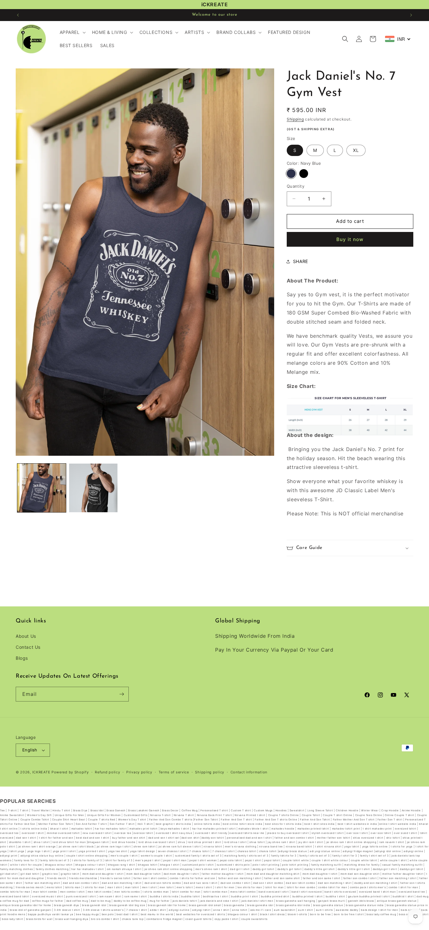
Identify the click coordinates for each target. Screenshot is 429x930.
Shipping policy (209, 772)
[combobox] (398, 39)
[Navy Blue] (291, 173)
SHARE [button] (300, 261)
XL (356, 150)
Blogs (22, 658)
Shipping (295, 119)
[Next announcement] (411, 15)
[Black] (303, 173)
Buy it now (349, 239)
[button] (72, 32)
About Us (26, 636)
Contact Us (28, 647)
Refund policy (107, 772)
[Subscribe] (121, 694)
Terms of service (174, 772)
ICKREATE (41, 772)
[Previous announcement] (18, 15)
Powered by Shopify (70, 772)
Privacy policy (139, 772)
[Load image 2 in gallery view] (93, 488)
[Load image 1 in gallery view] (41, 488)
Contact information (249, 772)
